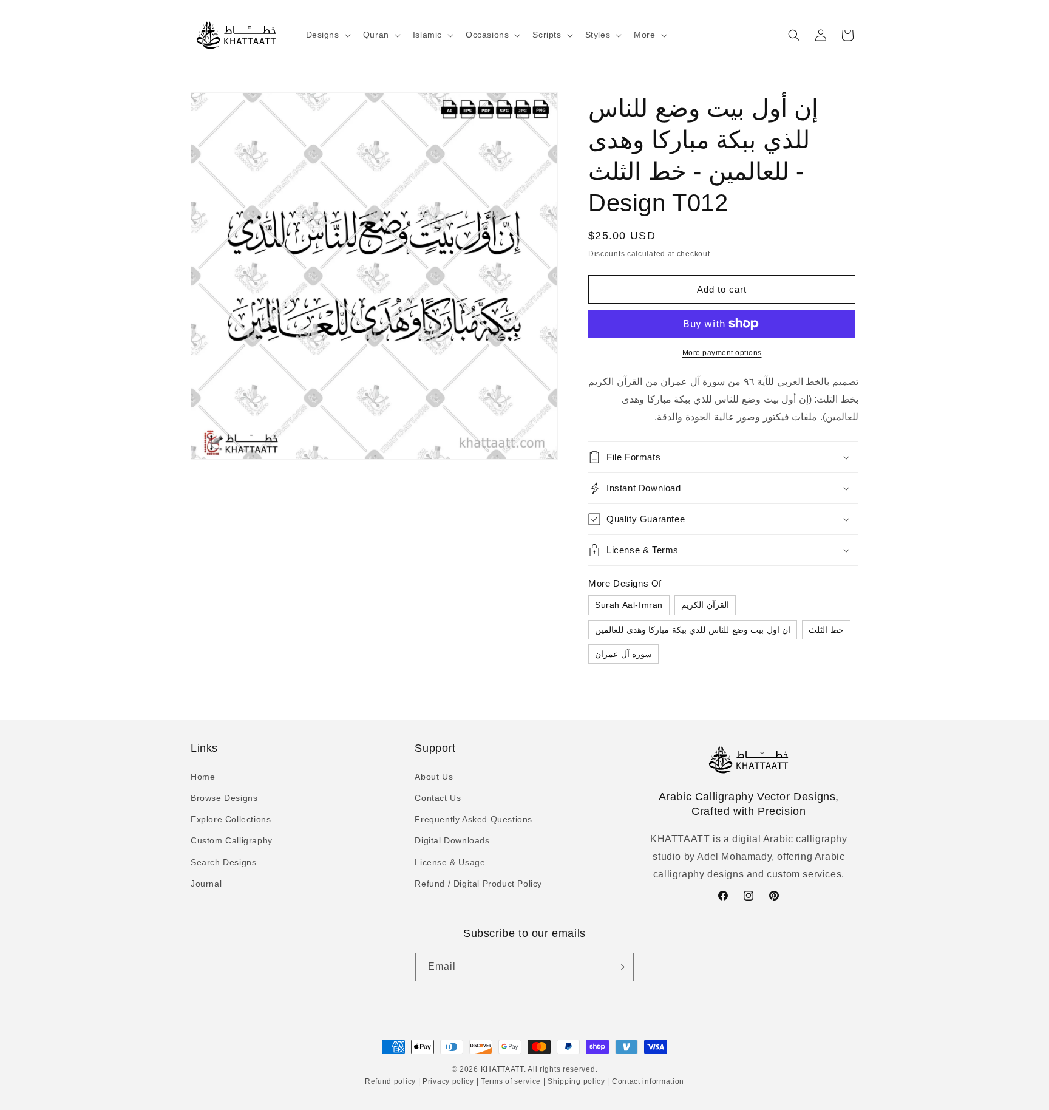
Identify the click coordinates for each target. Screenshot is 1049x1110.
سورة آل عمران (623, 654)
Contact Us (438, 797)
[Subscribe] (619, 967)
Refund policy (391, 1082)
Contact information (646, 1082)
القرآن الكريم (705, 605)
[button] (327, 34)
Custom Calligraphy (232, 840)
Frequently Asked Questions (473, 818)
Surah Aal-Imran (629, 605)
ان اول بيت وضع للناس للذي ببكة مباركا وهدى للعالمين (692, 630)
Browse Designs (224, 797)
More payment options (722, 353)
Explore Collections (231, 818)
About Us (434, 776)
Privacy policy (448, 1082)
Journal (206, 883)
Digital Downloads (452, 840)
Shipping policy (577, 1082)
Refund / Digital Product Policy (478, 883)
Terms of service (510, 1082)
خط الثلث (826, 630)
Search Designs (223, 862)
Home (203, 776)
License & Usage (450, 862)
